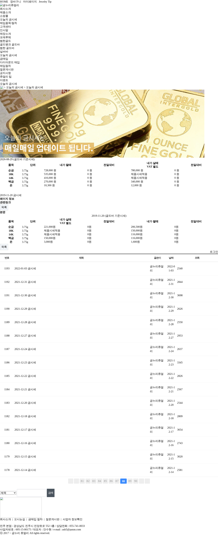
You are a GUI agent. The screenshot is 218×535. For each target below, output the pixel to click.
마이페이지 (30, 1)
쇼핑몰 (4, 15)
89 (129, 481)
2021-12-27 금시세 (25, 335)
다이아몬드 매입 (10, 62)
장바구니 (15, 1)
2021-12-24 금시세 (25, 349)
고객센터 (5, 26)
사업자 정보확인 (72, 519)
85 (105, 481)
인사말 (4, 30)
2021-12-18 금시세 (25, 416)
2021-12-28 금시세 (25, 322)
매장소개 (5, 33)
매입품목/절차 (8, 23)
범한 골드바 (7, 48)
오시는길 (19, 519)
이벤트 (4, 80)
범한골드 (5, 40)
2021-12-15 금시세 (25, 456)
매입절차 (5, 65)
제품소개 (5, 12)
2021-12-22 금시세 (25, 375)
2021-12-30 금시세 (25, 295)
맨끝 (147, 481)
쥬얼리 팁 (6, 76)
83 (93, 481)
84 (99, 481)
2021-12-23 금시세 (25, 362)
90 (135, 481)
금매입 (4, 58)
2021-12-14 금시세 (25, 470)
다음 (141, 481)
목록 (4, 207)
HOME (4, 1)
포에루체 (5, 37)
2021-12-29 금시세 (25, 308)
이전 (76, 481)
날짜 (171, 257)
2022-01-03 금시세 (25, 268)
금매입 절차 (35, 519)
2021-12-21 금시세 (25, 389)
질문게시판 (7, 69)
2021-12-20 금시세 (25, 402)
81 (82, 481)
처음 (70, 481)
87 (117, 481)
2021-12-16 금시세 (25, 443)
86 (111, 481)
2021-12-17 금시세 (25, 429)
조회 (197, 257)
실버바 (4, 51)
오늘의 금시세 (8, 19)
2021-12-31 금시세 (25, 281)
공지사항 (5, 73)
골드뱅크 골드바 (10, 44)
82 (88, 481)
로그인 (214, 251)
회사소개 (5, 8)
